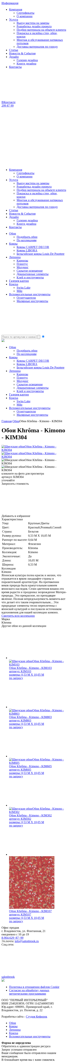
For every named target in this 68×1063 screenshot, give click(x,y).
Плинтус (22, 264)
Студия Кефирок (36, 1016)
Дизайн (14, 56)
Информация (10, 3)
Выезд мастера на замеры (33, 23)
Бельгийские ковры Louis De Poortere (40, 253)
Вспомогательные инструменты (29, 294)
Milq (19, 291)
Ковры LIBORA (27, 250)
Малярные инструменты (32, 301)
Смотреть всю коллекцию (18, 615)
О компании (24, 16)
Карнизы (22, 260)
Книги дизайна (26, 63)
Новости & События (22, 53)
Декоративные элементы (33, 274)
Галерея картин (19, 280)
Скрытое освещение (30, 270)
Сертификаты (25, 12)
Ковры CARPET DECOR (33, 247)
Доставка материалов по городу (37, 46)
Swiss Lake (23, 287)
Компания (15, 9)
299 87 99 (8, 105)
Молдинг (23, 267)
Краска (13, 284)
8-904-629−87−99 (12, 937)
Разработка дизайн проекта (34, 26)
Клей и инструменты (30, 277)
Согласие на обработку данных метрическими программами (29, 992)
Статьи (13, 50)
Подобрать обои (27, 236)
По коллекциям (26, 240)
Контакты (15, 66)
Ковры (13, 243)
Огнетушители (26, 297)
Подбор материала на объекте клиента (41, 29)
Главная (7, 421)
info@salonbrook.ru (27, 941)
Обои (12, 233)
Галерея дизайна (27, 60)
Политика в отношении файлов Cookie (34, 987)
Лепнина (15, 257)
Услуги (13, 19)
